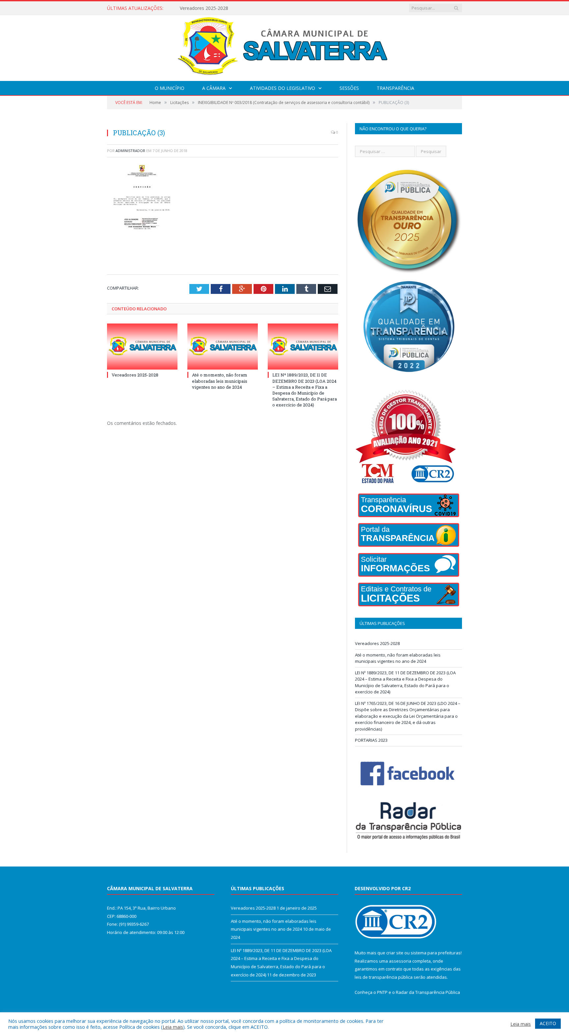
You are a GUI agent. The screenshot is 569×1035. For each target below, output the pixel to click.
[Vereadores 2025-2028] (142, 346)
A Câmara (214, 88)
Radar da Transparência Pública (428, 992)
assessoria (400, 961)
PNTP (382, 992)
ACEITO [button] (548, 1023)
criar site (394, 953)
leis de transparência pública (384, 977)
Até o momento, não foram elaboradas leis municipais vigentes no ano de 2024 (255, 8)
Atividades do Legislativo (282, 88)
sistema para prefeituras (436, 953)
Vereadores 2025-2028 (135, 375)
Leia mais (173, 1027)
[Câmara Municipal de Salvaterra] (284, 46)
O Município (169, 88)
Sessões (349, 88)
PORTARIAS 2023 (371, 740)
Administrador (130, 150)
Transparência (395, 88)
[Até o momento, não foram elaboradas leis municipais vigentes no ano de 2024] (222, 346)
